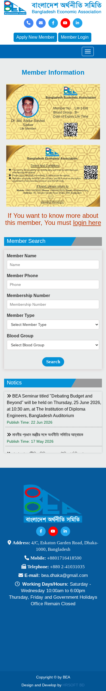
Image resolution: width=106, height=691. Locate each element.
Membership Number (28, 295)
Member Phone (22, 275)
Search (53, 361)
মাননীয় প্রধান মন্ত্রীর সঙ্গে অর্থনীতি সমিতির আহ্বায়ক (47, 434)
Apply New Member (35, 37)
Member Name (21, 255)
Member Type (21, 315)
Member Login (75, 37)
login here (87, 222)
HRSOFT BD (74, 685)
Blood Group (20, 336)
